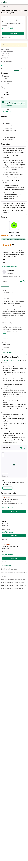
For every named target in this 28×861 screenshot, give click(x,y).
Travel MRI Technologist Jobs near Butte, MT (12, 588)
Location (16, 69)
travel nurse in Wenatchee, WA (11, 360)
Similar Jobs (24, 69)
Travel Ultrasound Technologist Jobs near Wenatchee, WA (11, 575)
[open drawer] (25, 2)
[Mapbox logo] (5, 476)
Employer (9, 69)
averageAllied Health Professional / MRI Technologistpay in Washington (15, 103)
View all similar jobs (6, 565)
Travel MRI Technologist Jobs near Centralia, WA (13, 585)
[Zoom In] (3, 454)
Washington (6, 6)
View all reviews (5, 286)
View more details (7, 352)
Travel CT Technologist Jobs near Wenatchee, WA (14, 572)
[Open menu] (1, 68)
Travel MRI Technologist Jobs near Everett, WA (13, 582)
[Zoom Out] (3, 456)
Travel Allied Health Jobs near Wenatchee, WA (13, 579)
